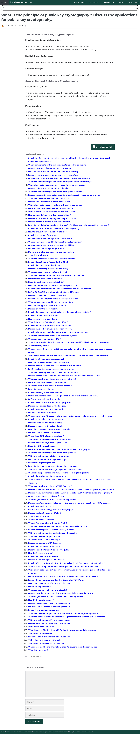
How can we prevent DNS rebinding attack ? (49, 606)
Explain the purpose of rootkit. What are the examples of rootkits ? (59, 312)
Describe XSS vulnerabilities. (41, 446)
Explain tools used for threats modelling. (47, 409)
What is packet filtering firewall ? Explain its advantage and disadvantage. (62, 630)
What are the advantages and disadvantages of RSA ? (53, 452)
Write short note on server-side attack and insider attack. (55, 205)
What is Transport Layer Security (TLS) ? (47, 523)
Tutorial (83, 2)
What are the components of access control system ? (53, 372)
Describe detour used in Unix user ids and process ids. (53, 285)
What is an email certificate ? (41, 519)
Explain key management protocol (44, 610)
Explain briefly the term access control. (46, 359)
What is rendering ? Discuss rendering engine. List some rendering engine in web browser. (70, 416)
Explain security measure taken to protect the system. (53, 175)
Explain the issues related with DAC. (44, 265)
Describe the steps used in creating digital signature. (52, 466)
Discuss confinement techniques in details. (47, 295)
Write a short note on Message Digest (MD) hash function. (55, 469)
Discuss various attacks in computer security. (49, 201)
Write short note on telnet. (40, 633)
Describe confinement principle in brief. (46, 282)
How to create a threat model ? (43, 412)
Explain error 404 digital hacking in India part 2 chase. (53, 298)
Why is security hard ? (38, 345)
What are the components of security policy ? (49, 198)
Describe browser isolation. (41, 389)
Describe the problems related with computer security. (53, 171)
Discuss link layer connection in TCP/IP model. (49, 623)
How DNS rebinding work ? (41, 600)
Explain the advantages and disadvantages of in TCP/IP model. (57, 580)
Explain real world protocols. (41, 506)
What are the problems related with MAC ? (48, 272)
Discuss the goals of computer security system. (50, 168)
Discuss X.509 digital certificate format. (46, 496)
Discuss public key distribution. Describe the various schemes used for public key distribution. (71, 489)
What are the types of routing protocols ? (47, 590)
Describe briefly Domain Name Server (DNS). (49, 550)
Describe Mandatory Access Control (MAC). (48, 268)
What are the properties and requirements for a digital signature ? (59, 472)
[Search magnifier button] (136, 7)
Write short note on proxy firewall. (44, 640)
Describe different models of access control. (48, 362)
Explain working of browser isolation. (45, 392)
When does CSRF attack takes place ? (46, 436)
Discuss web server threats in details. (45, 426)
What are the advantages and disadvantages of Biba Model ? (57, 191)
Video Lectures (121, 2)
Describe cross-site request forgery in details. (49, 429)
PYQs (131, 2)
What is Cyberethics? (38, 650)
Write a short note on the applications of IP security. (52, 533)
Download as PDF (103, 147)
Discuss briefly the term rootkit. (43, 309)
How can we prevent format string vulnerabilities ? (51, 245)
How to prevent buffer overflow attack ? (47, 231)
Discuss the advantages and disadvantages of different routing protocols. (62, 593)
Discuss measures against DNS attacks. (46, 559)
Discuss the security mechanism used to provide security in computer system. (64, 195)
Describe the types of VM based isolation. (47, 305)
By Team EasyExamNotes (16, 26)
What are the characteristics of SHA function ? (50, 486)
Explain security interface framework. (45, 419)
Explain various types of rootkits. (43, 315)
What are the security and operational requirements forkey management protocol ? (67, 616)
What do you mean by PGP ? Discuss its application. (52, 499)
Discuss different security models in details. (48, 188)
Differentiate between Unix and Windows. (47, 382)
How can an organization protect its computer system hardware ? (59, 178)
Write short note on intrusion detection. (46, 643)
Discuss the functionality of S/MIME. (44, 513)
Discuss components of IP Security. (44, 543)
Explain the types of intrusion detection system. (50, 325)
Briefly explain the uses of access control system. (51, 369)
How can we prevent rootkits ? (42, 319)
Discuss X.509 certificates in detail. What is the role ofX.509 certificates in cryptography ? (70, 493)
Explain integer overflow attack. (43, 235)
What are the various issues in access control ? (50, 385)
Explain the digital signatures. (41, 462)
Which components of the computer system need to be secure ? (57, 165)
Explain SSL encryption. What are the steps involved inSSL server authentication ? (66, 563)
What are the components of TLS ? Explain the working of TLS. (57, 526)
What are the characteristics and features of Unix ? (52, 379)
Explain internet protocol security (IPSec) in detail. (51, 529)
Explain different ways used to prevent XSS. (48, 442)
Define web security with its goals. (44, 399)
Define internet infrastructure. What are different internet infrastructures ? (63, 576)
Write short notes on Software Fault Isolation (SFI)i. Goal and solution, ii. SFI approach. (68, 355)
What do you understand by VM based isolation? (51, 302)
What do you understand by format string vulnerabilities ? (55, 242)
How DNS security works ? (40, 553)
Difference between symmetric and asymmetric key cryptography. (59, 449)
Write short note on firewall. (41, 626)
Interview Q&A (109, 2)
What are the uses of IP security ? (44, 539)
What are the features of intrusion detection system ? (53, 335)
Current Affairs (94, 2)
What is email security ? (39, 516)
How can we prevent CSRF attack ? (44, 432)
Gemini (78, 732)
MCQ (137, 2)
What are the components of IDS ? (44, 339)
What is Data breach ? (38, 255)
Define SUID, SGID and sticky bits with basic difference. (53, 292)
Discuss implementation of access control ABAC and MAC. (55, 365)
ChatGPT (90, 732)
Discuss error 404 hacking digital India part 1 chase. (52, 218)
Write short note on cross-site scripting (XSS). (49, 439)
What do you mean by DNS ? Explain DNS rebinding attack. (55, 596)
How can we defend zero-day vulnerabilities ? (49, 215)
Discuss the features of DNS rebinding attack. (49, 603)
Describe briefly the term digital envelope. (47, 459)
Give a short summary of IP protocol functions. (50, 583)
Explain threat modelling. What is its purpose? (49, 402)
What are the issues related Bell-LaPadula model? (51, 258)
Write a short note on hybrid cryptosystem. (48, 456)
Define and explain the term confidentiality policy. (51, 252)
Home (76, 2)
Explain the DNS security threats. (43, 556)
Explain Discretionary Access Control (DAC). (48, 262)
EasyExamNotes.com (21, 2)
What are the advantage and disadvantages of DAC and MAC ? (57, 275)
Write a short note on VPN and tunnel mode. (49, 620)
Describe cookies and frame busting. (45, 422)
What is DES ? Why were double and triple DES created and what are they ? (63, 566)
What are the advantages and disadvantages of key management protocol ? (64, 613)
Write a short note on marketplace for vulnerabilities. (53, 211)
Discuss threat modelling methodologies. (47, 406)
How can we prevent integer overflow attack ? (50, 238)
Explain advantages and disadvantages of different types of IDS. (58, 332)
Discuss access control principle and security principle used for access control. (64, 375)
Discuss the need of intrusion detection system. (50, 329)
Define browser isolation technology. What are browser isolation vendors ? (63, 395)
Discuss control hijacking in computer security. (49, 221)
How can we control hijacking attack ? (46, 248)
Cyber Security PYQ (35, 656)
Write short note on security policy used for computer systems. (57, 185)
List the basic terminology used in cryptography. (50, 509)
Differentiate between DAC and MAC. (45, 278)
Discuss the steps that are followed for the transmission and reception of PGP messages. (69, 503)
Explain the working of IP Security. (44, 546)
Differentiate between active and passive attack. (51, 208)
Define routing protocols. (39, 586)
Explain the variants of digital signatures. (47, 476)
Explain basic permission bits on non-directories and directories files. (60, 288)
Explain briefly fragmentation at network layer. (50, 636)
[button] (4, 2)
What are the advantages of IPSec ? (45, 536)
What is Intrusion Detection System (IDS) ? (48, 322)
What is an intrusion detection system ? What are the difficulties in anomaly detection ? (68, 342)
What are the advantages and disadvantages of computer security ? (60, 181)
